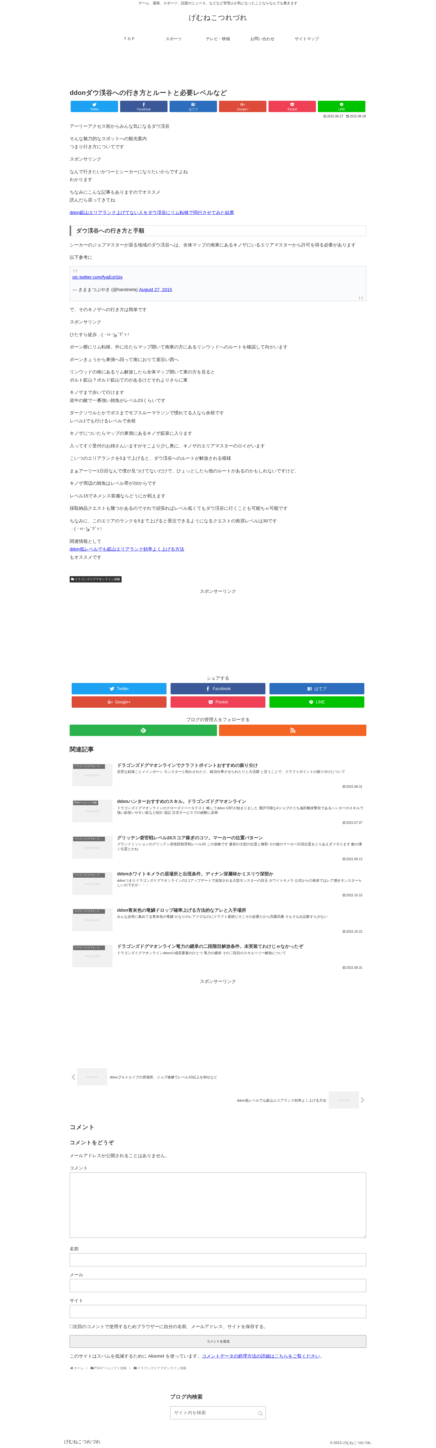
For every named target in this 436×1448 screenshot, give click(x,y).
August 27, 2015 (155, 289)
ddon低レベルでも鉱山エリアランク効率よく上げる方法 (127, 549)
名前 (74, 1248)
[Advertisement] (218, 69)
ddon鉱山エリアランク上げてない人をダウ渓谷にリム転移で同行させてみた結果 (152, 212)
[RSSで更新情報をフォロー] (292, 730)
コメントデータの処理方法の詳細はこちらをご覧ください (261, 1356)
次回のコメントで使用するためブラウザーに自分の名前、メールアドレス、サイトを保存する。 (170, 1326)
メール (76, 1274)
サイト (76, 1300)
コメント (79, 1168)
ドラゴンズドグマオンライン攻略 (97, 579)
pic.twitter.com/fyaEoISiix (97, 277)
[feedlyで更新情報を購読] (143, 730)
